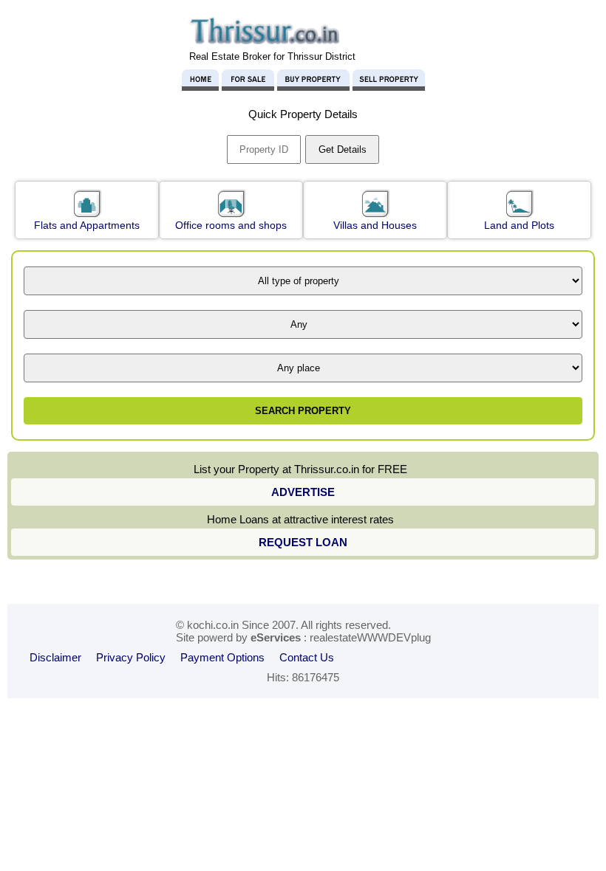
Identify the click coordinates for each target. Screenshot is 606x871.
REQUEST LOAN (303, 542)
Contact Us (306, 657)
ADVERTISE (303, 492)
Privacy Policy (131, 657)
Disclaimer (55, 657)
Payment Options (222, 657)
